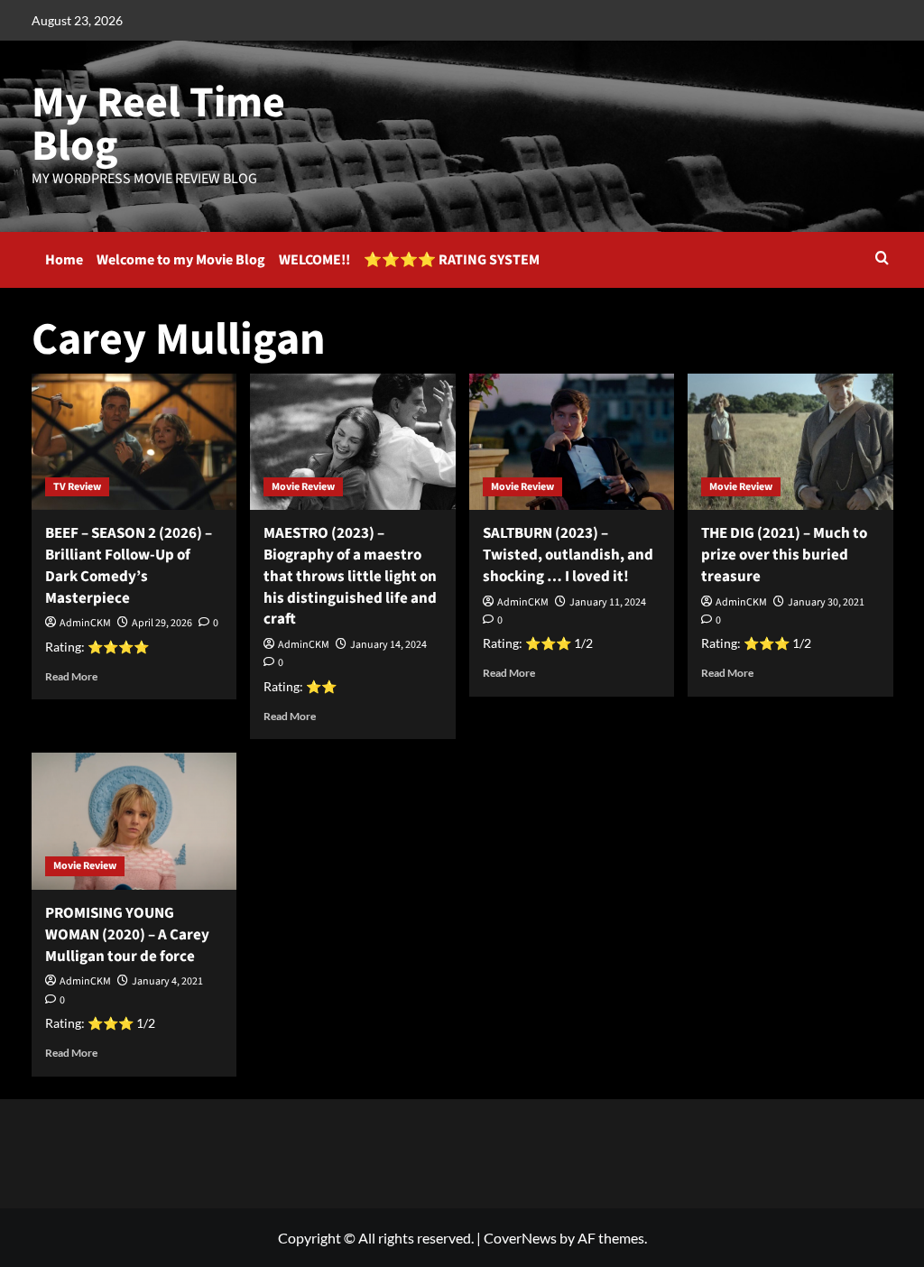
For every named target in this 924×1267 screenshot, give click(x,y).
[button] (882, 259)
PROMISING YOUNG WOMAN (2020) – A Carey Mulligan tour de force (127, 934)
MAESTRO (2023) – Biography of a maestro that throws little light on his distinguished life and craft (350, 576)
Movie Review (303, 487)
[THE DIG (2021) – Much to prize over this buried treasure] (790, 442)
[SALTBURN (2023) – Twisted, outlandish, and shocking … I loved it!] (572, 442)
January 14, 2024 (388, 644)
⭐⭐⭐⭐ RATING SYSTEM (452, 260)
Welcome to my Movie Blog (181, 260)
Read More (71, 676)
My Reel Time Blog (158, 124)
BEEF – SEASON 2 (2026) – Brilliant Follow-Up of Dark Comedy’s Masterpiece (128, 565)
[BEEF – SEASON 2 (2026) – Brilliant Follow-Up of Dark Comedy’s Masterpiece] (134, 442)
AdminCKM (85, 623)
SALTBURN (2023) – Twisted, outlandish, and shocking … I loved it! (568, 555)
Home (64, 260)
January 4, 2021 (167, 981)
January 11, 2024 (607, 602)
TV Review (77, 487)
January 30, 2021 (826, 602)
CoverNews (520, 1237)
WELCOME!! (314, 260)
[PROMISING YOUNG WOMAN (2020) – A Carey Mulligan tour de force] (134, 821)
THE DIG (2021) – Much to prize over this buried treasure (784, 555)
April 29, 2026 (162, 623)
